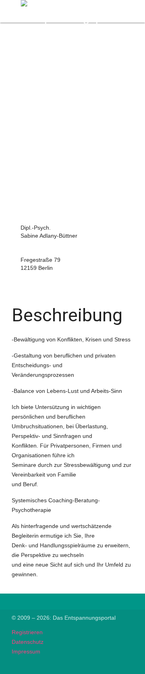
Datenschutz (28, 642)
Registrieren (27, 632)
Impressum (26, 651)
